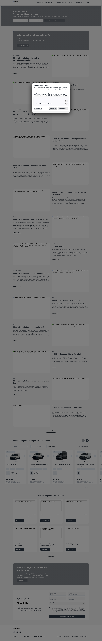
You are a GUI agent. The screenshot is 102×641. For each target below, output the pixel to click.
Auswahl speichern (53, 108)
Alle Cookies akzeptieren (63, 108)
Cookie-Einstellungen (38, 108)
